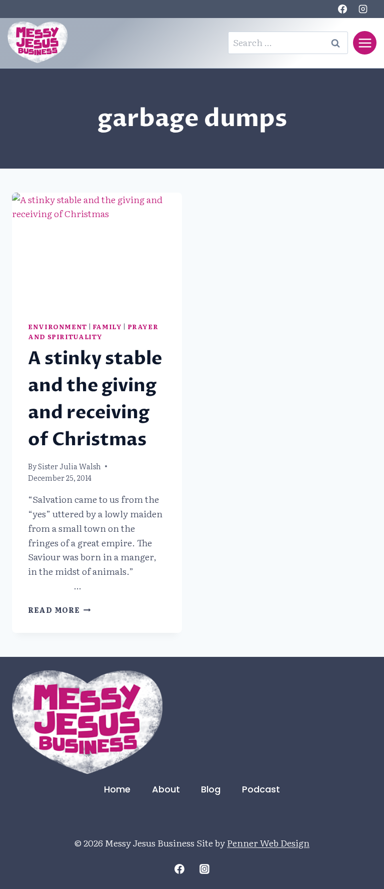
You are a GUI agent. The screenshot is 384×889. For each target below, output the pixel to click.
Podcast (261, 789)
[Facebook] (343, 9)
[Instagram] (363, 9)
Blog (210, 789)
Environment (57, 326)
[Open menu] (364, 43)
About (166, 789)
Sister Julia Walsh (69, 466)
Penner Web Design (268, 842)
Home (117, 789)
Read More (59, 609)
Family (107, 326)
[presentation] (97, 249)
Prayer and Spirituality (93, 331)
